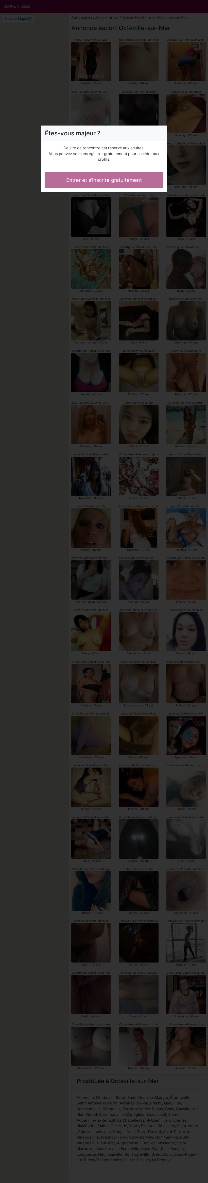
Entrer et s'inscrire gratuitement (104, 180)
